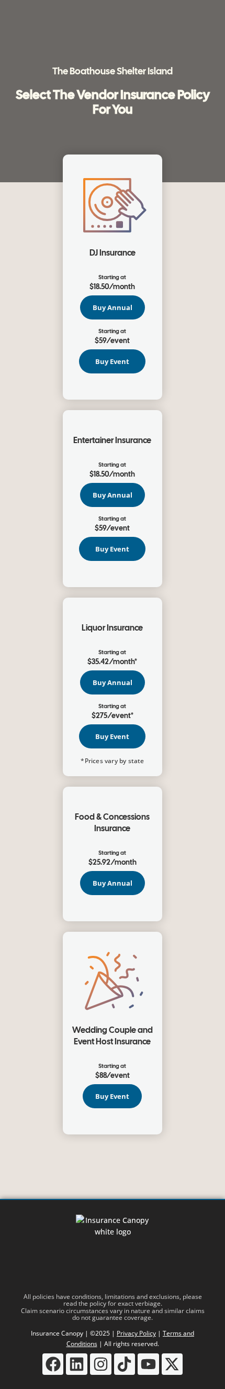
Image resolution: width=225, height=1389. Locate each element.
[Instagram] (100, 1364)
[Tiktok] (125, 1364)
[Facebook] (53, 1364)
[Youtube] (148, 1364)
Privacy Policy (136, 1333)
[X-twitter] (172, 1364)
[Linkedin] (76, 1364)
